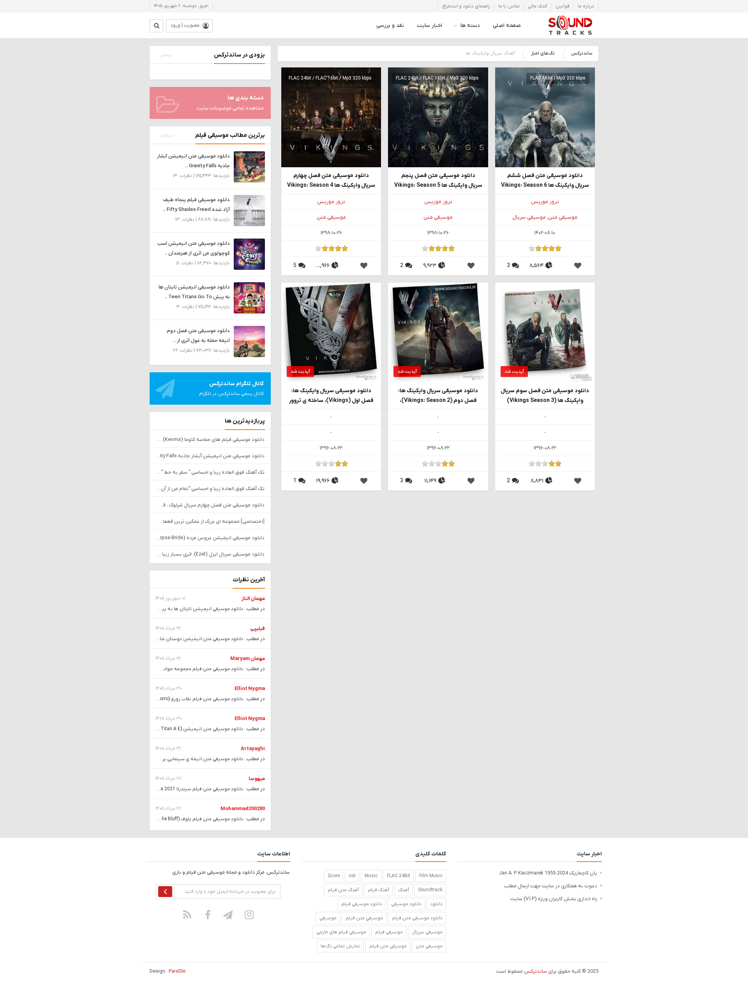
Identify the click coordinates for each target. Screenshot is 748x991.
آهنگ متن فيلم (343, 890)
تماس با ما (509, 6)
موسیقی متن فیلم (388, 946)
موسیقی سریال (529, 217)
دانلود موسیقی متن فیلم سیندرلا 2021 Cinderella (192, 789)
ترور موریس (545, 201)
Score (334, 876)
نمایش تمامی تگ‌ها (340, 946)
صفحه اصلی (507, 25)
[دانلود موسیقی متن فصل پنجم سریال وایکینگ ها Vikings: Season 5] (438, 117)
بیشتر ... (164, 55)
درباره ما (586, 6)
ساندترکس (581, 53)
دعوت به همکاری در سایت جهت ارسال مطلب (550, 886)
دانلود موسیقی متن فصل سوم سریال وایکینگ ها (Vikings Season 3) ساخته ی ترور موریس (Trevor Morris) (545, 396)
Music (371, 876)
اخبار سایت (429, 25)
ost (352, 876)
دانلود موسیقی (406, 904)
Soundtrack (430, 890)
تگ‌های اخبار (543, 53)
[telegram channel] (228, 914)
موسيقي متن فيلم (364, 918)
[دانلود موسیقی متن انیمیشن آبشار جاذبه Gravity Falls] (249, 166)
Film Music (431, 876)
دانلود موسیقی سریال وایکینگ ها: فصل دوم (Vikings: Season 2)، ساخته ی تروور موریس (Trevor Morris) (438, 396)
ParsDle (177, 971)
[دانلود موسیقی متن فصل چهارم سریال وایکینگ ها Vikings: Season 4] (331, 117)
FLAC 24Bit (398, 876)
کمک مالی (537, 6)
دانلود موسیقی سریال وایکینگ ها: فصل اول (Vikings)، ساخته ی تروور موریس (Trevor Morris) (331, 396)
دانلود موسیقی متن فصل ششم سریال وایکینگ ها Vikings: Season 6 (545, 180)
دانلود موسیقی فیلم (361, 904)
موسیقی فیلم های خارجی (341, 932)
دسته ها (470, 25)
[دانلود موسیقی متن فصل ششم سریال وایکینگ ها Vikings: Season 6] (545, 117)
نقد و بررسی (390, 25)
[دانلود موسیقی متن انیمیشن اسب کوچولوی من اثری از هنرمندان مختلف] (249, 254)
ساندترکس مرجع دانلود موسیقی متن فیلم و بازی (570, 25)
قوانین (563, 6)
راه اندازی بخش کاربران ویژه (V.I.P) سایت (553, 898)
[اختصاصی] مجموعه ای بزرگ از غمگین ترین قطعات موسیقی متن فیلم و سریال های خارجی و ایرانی (210, 521)
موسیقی (328, 918)
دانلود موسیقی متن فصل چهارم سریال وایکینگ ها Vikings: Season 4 (331, 180)
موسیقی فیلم (389, 932)
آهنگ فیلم (378, 890)
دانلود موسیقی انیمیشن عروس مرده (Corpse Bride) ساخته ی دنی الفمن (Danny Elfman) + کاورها (210, 537)
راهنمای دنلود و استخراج (466, 6)
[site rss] (187, 914)
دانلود (436, 904)
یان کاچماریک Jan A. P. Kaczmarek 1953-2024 (548, 873)
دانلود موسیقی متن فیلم (417, 918)
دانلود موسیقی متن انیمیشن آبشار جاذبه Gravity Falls (210, 456)
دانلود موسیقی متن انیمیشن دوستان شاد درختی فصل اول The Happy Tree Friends (158, 639)
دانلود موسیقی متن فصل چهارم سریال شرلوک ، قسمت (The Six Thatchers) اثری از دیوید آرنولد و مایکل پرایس (210, 505)
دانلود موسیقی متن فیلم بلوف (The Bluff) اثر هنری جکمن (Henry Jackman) (165, 819)
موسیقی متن (562, 217)
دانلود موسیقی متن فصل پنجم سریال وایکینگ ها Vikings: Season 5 (438, 180)
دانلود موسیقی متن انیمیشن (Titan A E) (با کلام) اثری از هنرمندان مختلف (168, 729)
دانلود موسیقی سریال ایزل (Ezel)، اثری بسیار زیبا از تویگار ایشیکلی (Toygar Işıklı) (210, 554)
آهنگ (403, 890)
